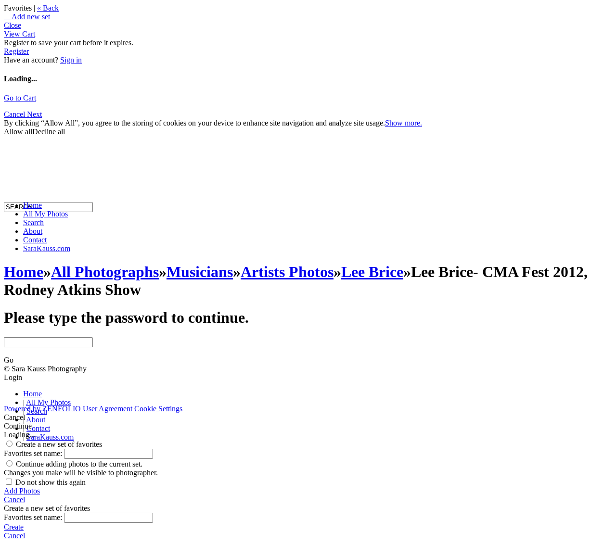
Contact (35, 240)
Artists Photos (287, 271)
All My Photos (45, 214)
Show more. (403, 123)
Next (34, 114)
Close (12, 25)
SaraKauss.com (46, 248)
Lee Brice (372, 271)
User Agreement (107, 409)
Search (33, 222)
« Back (48, 8)
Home (32, 205)
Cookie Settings (158, 409)
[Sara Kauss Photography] (13, 119)
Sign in (71, 60)
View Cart (19, 34)
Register (16, 51)
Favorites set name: (34, 453)
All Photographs (105, 271)
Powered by (42, 409)
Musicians (200, 271)
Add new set (27, 17)
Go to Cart (20, 98)
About (32, 231)
